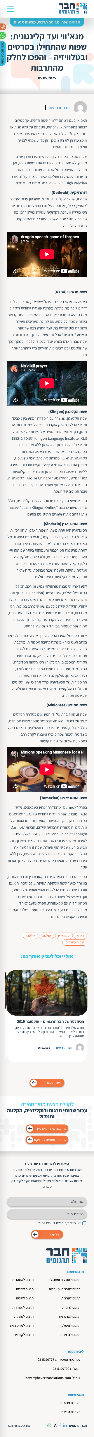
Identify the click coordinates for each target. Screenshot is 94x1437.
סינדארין (64, 935)
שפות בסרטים (75, 942)
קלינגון (30, 935)
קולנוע (46, 935)
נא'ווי (80, 935)
